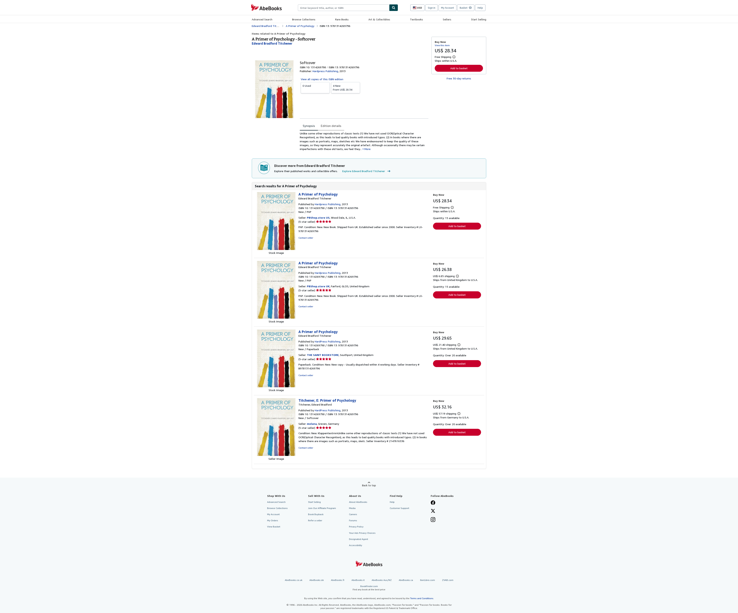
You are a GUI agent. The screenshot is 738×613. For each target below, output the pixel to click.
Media (352, 508)
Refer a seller (315, 520)
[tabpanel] (364, 141)
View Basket (273, 526)
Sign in (431, 7)
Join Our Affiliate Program (322, 508)
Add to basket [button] (459, 68)
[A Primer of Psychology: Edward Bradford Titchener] (276, 249)
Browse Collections (303, 19)
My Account (447, 7)
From (342, 87)
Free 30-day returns (459, 78)
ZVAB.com (447, 580)
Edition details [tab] (331, 126)
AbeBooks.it (358, 580)
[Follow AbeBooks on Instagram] (433, 520)
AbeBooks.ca (406, 580)
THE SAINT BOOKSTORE (323, 354)
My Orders (272, 520)
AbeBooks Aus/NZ (382, 580)
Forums (353, 520)
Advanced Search (262, 19)
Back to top (369, 485)
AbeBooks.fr (337, 580)
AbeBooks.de (316, 580)
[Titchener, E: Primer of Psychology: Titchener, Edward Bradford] (276, 454)
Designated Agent (358, 539)
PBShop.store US (318, 217)
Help (480, 7)
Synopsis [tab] (309, 126)
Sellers (447, 19)
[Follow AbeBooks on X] (433, 511)
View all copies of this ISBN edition (322, 79)
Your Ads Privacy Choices (362, 532)
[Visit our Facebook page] (433, 503)
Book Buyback (315, 514)
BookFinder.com (369, 588)
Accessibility (355, 545)
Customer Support (399, 508)
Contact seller (305, 237)
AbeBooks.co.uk (293, 580)
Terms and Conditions (421, 598)
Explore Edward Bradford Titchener (363, 171)
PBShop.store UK (318, 286)
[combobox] (343, 7)
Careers (353, 514)
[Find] (393, 7)
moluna (312, 423)
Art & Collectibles (379, 19)
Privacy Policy (356, 526)
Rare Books (342, 19)
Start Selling (478, 19)
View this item (442, 45)
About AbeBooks (358, 502)
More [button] (367, 149)
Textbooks (416, 19)
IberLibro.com (427, 580)
